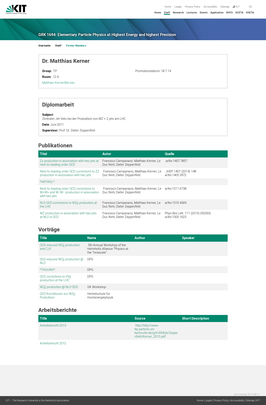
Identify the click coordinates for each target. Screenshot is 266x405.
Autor (106, 154)
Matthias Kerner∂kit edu (58, 83)
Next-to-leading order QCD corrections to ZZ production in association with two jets (69, 173)
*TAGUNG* (47, 270)
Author (140, 238)
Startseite (44, 45)
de (250, 6)
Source (140, 318)
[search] (259, 6)
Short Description (195, 318)
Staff (167, 12)
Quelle (169, 154)
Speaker (188, 238)
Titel (43, 154)
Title (43, 238)
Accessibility (210, 6)
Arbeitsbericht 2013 (53, 325)
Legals (178, 6)
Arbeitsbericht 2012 (53, 343)
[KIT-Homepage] (16, 9)
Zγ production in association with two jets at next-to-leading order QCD (69, 162)
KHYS (229, 12)
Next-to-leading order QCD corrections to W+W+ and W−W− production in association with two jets (69, 192)
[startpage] (259, 12)
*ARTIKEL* (47, 182)
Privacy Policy (192, 6)
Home (168, 6)
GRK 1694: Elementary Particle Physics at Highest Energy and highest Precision (107, 35)
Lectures (192, 12)
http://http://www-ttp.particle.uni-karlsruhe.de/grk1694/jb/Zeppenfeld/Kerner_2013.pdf (156, 331)
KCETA (239, 12)
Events (204, 12)
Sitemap (224, 6)
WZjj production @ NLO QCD (59, 287)
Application (217, 12)
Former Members (76, 45)
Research (178, 12)
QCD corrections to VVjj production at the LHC (55, 278)
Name (91, 238)
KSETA (250, 12)
